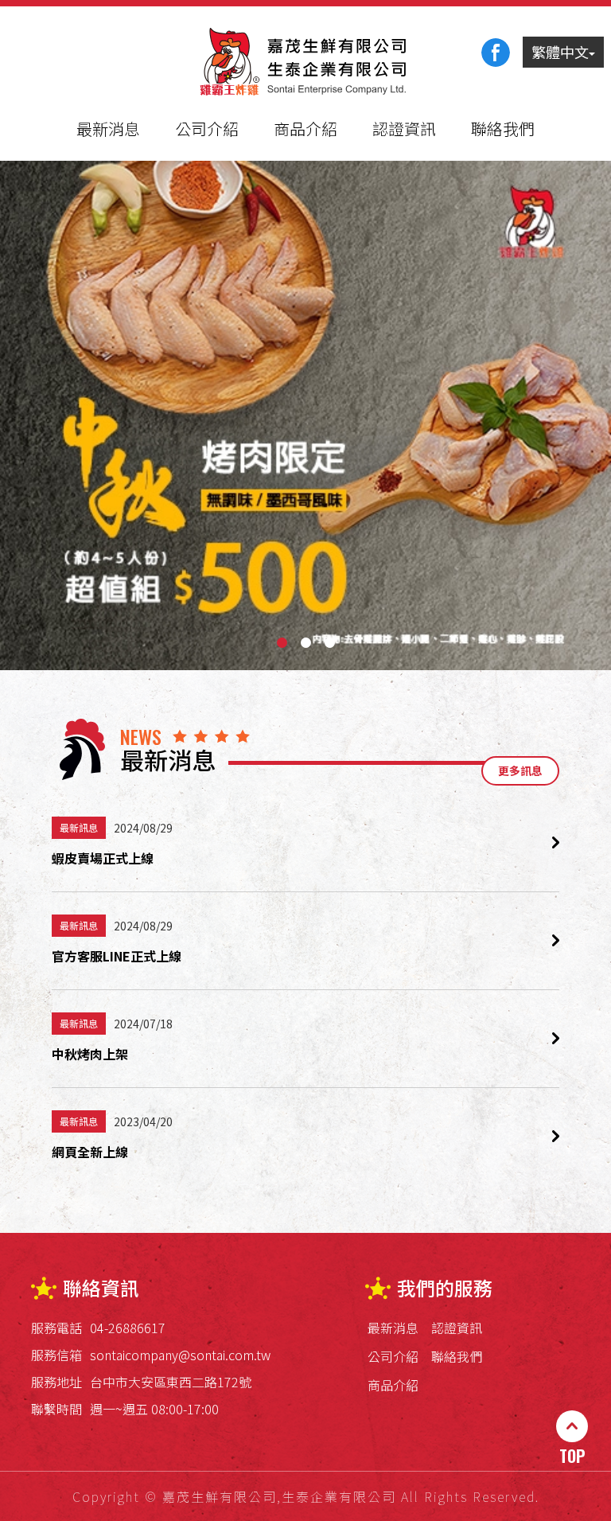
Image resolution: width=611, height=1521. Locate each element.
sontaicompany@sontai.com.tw (180, 1354)
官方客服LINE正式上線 (116, 955)
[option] (305, 415)
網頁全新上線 (90, 1151)
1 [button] (282, 643)
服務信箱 (56, 1354)
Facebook (495, 52)
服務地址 (56, 1381)
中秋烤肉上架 (90, 1053)
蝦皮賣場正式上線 (103, 858)
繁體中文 (560, 51)
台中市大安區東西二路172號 (170, 1381)
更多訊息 (520, 770)
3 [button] (329, 643)
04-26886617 (127, 1327)
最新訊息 (79, 827)
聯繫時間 (56, 1409)
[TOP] (572, 1426)
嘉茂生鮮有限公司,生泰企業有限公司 (305, 63)
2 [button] (305, 643)
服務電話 (56, 1327)
